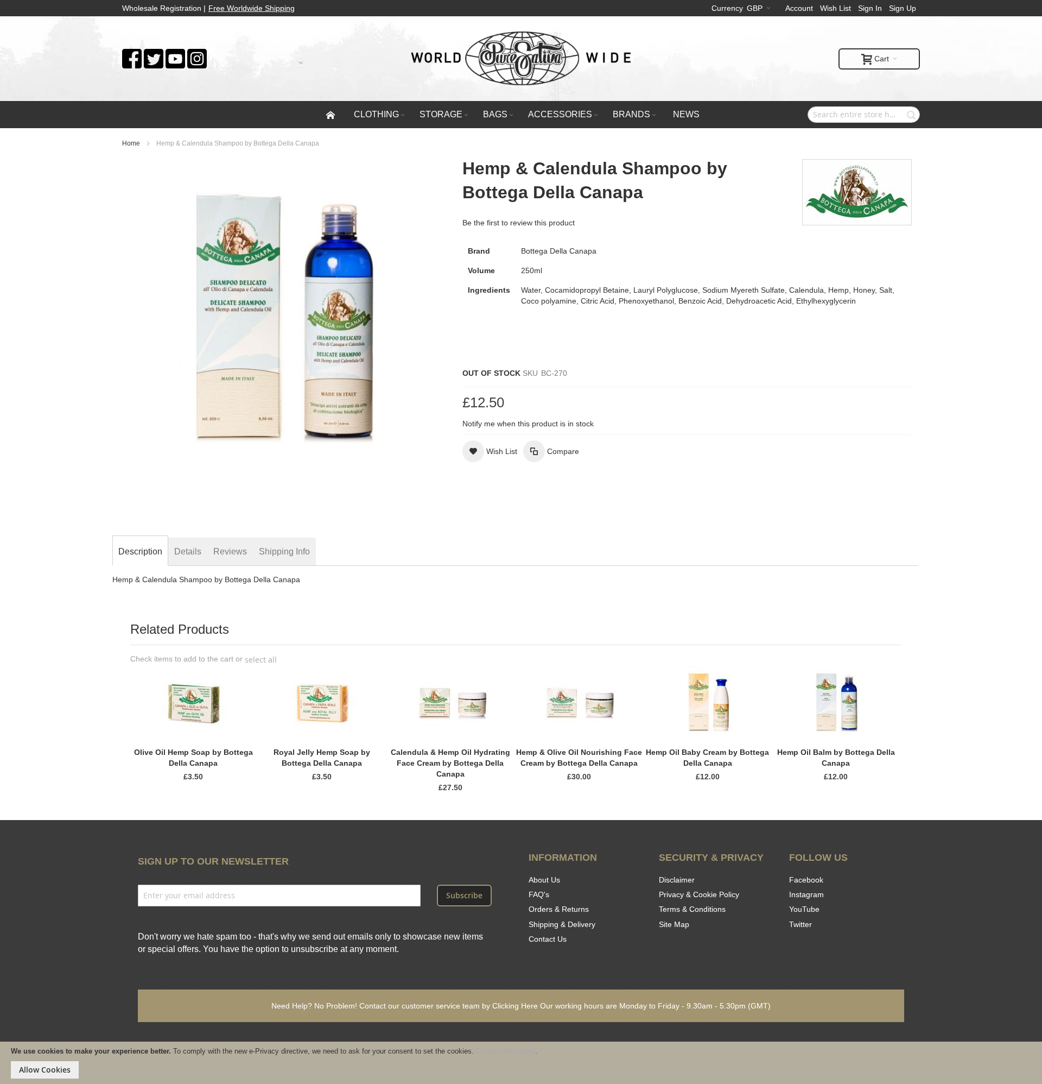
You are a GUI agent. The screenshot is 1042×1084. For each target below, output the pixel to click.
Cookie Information (505, 1051)
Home (131, 143)
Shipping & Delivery (562, 924)
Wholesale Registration (161, 8)
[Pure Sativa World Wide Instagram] (197, 54)
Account (799, 8)
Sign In (870, 8)
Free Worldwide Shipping (251, 8)
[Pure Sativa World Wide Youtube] (175, 54)
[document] (521, 1063)
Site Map (674, 924)
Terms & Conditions (692, 909)
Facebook (806, 879)
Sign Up (902, 8)
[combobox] (864, 114)
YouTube (804, 909)
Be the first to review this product (518, 222)
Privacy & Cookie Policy (699, 894)
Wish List (835, 8)
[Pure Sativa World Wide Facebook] (132, 54)
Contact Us (548, 939)
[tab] (140, 552)
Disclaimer (677, 879)
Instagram (806, 894)
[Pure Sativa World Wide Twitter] (153, 54)
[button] (489, 451)
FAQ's (539, 894)
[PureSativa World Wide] (521, 58)
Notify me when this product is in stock (528, 423)
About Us (544, 879)
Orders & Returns (559, 909)
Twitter (800, 924)
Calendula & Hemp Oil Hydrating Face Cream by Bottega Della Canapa (450, 763)
